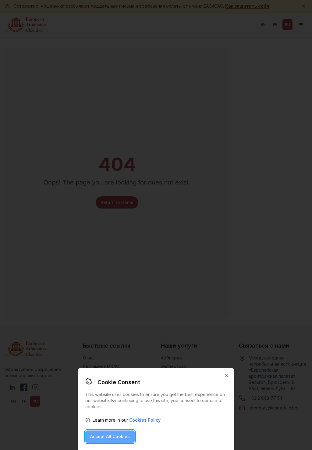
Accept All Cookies (110, 436)
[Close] (226, 375)
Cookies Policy (145, 420)
